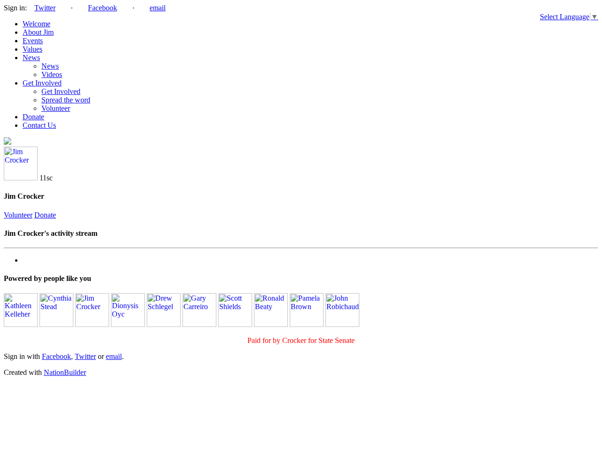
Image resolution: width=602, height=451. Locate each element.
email (158, 8)
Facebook (102, 8)
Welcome (36, 24)
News (31, 58)
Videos (51, 74)
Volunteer (55, 108)
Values (32, 49)
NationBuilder (65, 372)
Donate (33, 117)
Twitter (44, 8)
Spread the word (65, 100)
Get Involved (42, 83)
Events (33, 41)
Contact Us (39, 125)
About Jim (38, 32)
